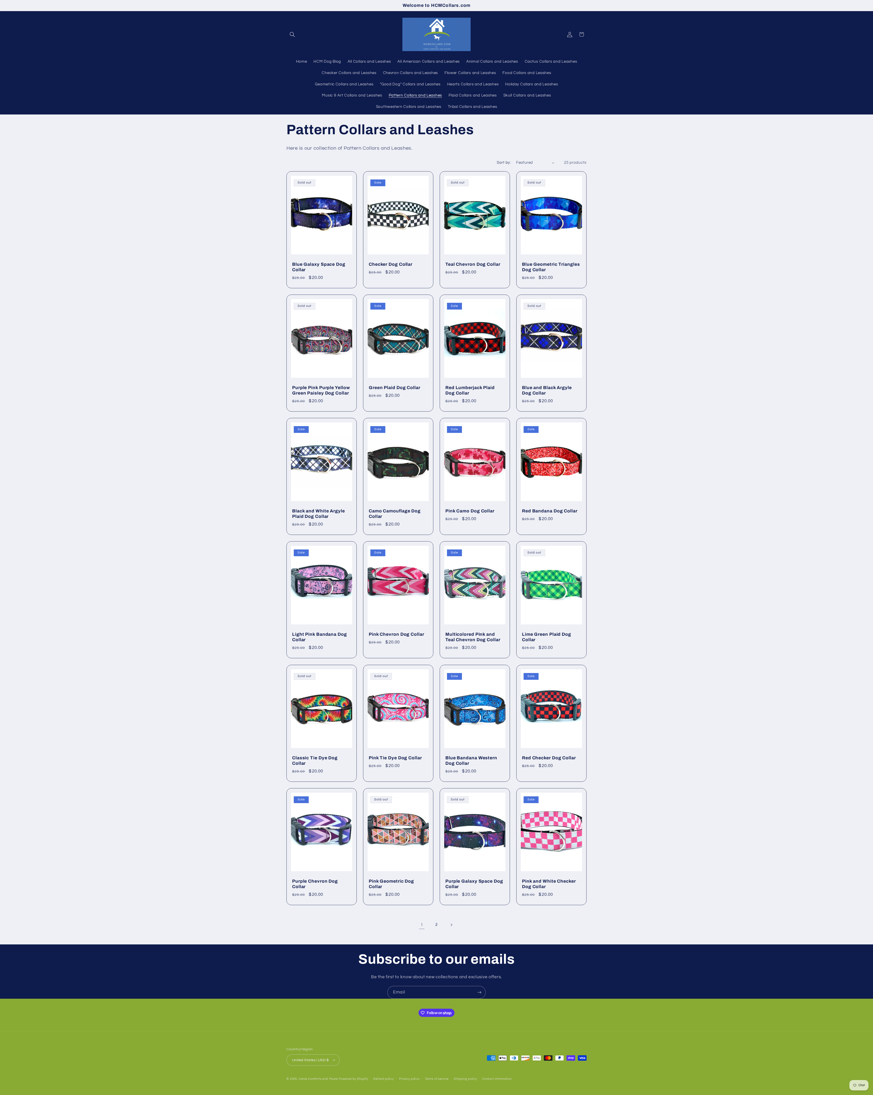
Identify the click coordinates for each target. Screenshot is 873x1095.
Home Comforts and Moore (318, 1078)
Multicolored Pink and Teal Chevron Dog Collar (472, 637)
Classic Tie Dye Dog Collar (315, 760)
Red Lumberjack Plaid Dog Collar (470, 390)
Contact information (497, 1078)
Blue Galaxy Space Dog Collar (318, 267)
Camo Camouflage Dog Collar (395, 514)
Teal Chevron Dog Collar (472, 264)
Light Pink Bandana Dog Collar (319, 637)
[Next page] (451, 925)
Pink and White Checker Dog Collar (549, 884)
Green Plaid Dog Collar (394, 387)
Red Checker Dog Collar (549, 757)
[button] (292, 34)
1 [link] (422, 925)
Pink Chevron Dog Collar (396, 634)
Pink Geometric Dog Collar (391, 884)
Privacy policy (409, 1078)
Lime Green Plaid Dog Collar (546, 637)
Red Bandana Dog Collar (549, 511)
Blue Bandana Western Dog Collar (471, 760)
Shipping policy (465, 1078)
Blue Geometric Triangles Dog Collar (551, 267)
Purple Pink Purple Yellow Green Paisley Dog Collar (321, 390)
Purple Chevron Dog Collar (315, 884)
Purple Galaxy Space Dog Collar (474, 884)
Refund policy (383, 1078)
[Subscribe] (479, 992)
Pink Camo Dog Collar (469, 511)
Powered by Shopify (353, 1078)
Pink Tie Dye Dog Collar (395, 757)
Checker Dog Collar (390, 264)
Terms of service (437, 1078)
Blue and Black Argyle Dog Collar (547, 390)
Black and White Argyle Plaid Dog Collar (318, 514)
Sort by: (504, 163)
